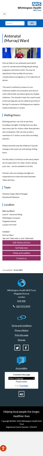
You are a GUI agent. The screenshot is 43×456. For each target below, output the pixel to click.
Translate (23, 385)
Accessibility (21, 368)
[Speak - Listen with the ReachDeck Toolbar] (3, 448)
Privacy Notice (21, 330)
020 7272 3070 (23, 306)
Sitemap (21, 340)
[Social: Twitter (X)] (17, 348)
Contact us (21, 258)
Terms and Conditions (21, 325)
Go (32, 23)
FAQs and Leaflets (21, 253)
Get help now (21, 247)
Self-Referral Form (21, 242)
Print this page (21, 335)
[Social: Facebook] (26, 348)
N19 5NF (21, 301)
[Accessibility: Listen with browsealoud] (21, 394)
